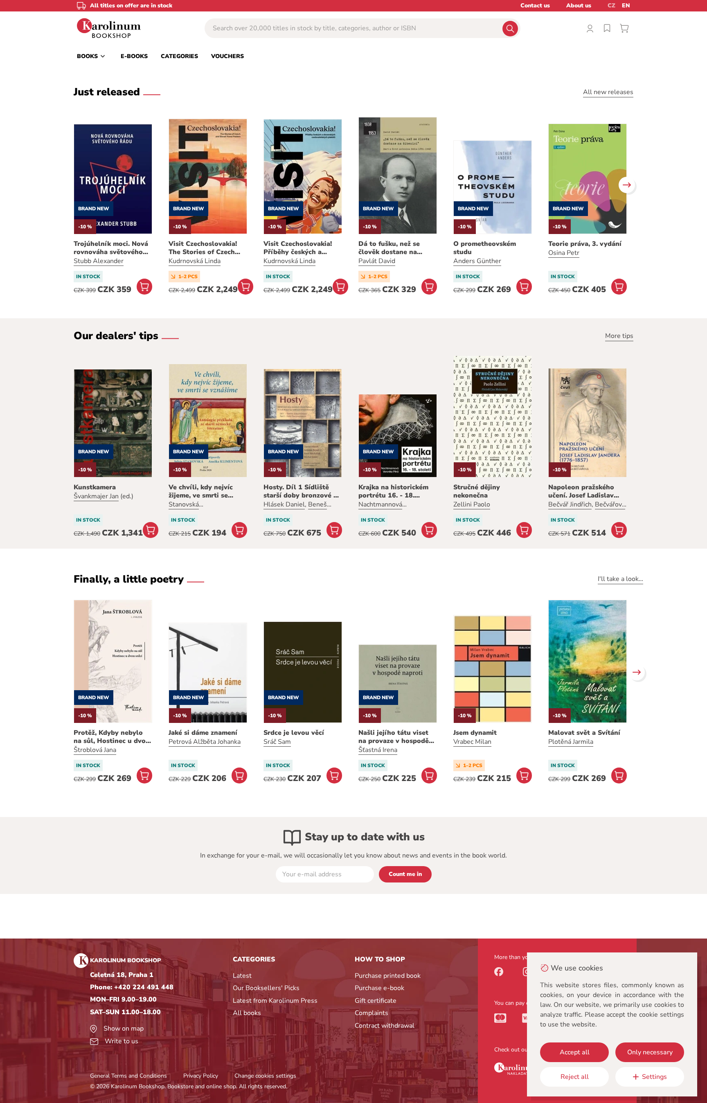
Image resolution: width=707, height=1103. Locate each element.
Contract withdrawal (384, 1025)
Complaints (371, 1012)
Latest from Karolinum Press (275, 1000)
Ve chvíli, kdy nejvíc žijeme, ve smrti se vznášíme (201, 491)
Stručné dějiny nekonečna (476, 491)
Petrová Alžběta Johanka (205, 741)
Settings (654, 1076)
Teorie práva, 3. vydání (584, 244)
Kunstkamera (95, 487)
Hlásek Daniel (284, 504)
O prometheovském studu (484, 248)
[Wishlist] (607, 28)
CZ (611, 5)
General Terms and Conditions (128, 1076)
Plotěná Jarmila (570, 741)
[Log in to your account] (590, 28)
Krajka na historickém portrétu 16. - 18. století (393, 491)
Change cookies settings (265, 1076)
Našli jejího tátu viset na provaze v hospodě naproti (393, 737)
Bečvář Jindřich (570, 504)
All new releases (608, 92)
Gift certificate (375, 1000)
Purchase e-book (379, 988)
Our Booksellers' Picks (266, 988)
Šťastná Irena (377, 749)
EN (626, 5)
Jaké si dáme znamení (203, 733)
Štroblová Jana (95, 749)
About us (578, 5)
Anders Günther (477, 261)
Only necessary (650, 1052)
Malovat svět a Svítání (584, 733)
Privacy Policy (200, 1076)
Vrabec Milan (472, 741)
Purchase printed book (388, 975)
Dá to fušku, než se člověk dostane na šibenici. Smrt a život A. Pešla (396, 248)
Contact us (535, 5)
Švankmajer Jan (96, 496)
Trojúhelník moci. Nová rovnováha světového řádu (111, 248)
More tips (619, 335)
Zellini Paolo (471, 504)
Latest (242, 975)
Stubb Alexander (99, 261)
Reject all (575, 1076)
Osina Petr (563, 252)
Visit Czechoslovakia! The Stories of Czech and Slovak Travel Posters (203, 248)
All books (247, 1012)
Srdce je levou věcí (293, 733)
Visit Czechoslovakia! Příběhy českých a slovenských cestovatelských (297, 248)
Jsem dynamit (475, 733)
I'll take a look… (620, 578)
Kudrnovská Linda (195, 261)
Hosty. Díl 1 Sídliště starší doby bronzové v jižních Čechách (300, 491)
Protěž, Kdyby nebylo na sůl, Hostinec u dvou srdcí (112, 737)
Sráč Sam (277, 741)
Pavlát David (376, 261)
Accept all (575, 1052)
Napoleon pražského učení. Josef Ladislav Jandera (581, 491)
